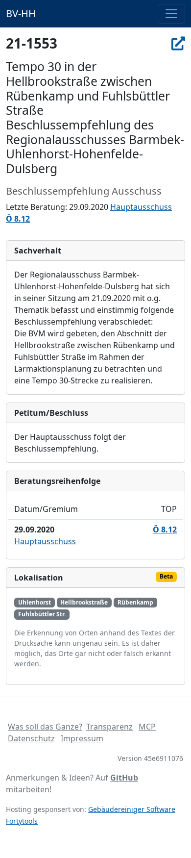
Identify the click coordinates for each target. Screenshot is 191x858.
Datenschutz (31, 738)
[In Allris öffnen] (178, 43)
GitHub (124, 777)
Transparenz (109, 726)
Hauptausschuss (141, 207)
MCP (147, 726)
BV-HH (21, 13)
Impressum (82, 738)
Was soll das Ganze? (45, 726)
